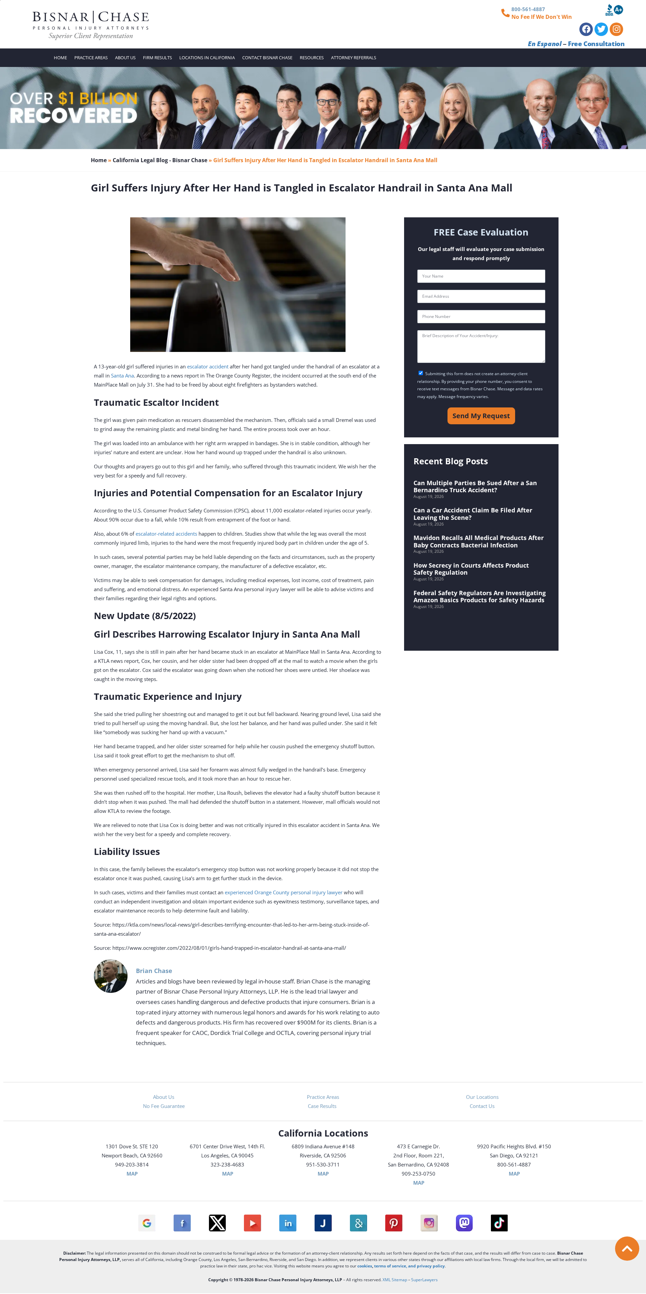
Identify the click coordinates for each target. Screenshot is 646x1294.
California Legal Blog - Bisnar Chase (160, 160)
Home (60, 58)
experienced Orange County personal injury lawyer (284, 892)
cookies (364, 1266)
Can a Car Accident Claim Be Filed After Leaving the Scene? (473, 514)
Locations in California (207, 58)
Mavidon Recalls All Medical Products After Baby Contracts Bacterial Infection (479, 541)
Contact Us (482, 1106)
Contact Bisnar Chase (267, 58)
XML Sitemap (395, 1280)
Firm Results (157, 58)
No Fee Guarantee (164, 1106)
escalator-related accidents (166, 533)
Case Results (323, 1106)
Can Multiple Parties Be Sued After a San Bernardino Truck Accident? (475, 486)
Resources (312, 58)
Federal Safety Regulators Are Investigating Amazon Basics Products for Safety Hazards (480, 596)
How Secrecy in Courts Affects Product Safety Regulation (471, 569)
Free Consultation (596, 43)
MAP (132, 1173)
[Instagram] (616, 29)
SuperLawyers (424, 1280)
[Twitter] (601, 29)
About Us (125, 58)
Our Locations (482, 1096)
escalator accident (207, 366)
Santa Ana (122, 375)
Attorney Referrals (353, 58)
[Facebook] (586, 29)
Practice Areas (91, 58)
